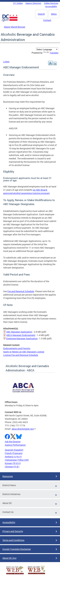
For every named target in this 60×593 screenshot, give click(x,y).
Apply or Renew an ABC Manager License (23, 351)
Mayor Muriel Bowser (14, 26)
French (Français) (14, 453)
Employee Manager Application (22, 338)
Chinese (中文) (12, 466)
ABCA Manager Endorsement (20, 335)
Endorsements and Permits (16, 348)
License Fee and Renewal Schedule (20, 355)
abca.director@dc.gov (23, 428)
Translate (54, 52)
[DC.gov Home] (10, 21)
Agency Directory (33, 3)
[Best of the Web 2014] (15, 574)
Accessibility (51, 6)
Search (41, 13)
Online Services (51, 3)
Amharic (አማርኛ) (13, 456)
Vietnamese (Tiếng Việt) (17, 459)
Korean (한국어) (13, 463)
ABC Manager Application (19, 331)
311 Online (18, 3)
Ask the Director (13, 441)
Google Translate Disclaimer (16, 549)
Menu (54, 13)
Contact (47, 20)
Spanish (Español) (14, 449)
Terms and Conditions (13, 540)
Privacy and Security (12, 531)
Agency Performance (15, 444)
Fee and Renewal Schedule (20, 291)
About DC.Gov (9, 558)
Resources (7, 476)
